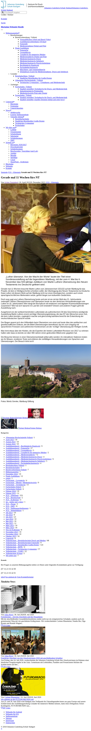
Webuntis (9, 166)
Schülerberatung (16, 138)
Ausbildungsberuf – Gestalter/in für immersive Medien (26, 453)
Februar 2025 (11, 493)
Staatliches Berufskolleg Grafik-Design (29, 121)
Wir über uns (10, 128)
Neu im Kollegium (13, 530)
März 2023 (10, 525)
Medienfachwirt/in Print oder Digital (33, 93)
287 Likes (6, 708)
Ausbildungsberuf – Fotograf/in (17, 448)
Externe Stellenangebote (19, 115)
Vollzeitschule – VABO (14, 551)
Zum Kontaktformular (25, 577)
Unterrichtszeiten (16, 108)
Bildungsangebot (12, 33)
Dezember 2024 (12, 474)
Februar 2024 (11, 491)
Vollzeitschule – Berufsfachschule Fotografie (22, 543)
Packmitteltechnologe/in (29, 67)
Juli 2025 (9, 517)
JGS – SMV (10, 506)
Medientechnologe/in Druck (30, 59)
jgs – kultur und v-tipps (14, 502)
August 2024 (10, 444)
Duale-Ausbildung (13, 476)
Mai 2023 (9, 521)
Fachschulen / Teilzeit (23, 95)
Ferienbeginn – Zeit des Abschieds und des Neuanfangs (22, 617)
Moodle (13, 155)
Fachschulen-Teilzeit (13, 487)
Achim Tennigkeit (11, 182)
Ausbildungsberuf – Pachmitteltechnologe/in (22, 463)
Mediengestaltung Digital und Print (33, 46)
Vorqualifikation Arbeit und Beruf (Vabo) (35, 40)
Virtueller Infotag (16, 117)
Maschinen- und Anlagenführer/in (32, 70)
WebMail (13, 158)
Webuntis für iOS (12, 714)
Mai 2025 (9, 523)
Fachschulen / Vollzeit (23, 87)
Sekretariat (14, 136)
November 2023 (12, 532)
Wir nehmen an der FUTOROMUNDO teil (17, 699)
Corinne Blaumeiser (12, 697)
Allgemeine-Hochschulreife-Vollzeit (19, 438)
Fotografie (24, 44)
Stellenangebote (12, 716)
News (8, 110)
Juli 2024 (9, 515)
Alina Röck (8, 615)
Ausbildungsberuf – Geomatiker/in (19, 450)
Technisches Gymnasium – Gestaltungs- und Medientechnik (42, 82)
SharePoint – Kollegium (19, 162)
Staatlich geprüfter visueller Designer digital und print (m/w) (42, 100)
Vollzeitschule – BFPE (14, 547)
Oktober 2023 (11, 536)
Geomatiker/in (25, 52)
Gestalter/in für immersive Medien (32, 55)
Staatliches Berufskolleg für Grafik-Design (36, 78)
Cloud (12, 160)
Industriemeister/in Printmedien (31, 91)
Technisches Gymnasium (24, 123)
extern (8, 478)
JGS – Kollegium (12, 500)
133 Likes (6, 625)
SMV (12, 140)
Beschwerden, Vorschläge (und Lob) (24, 151)
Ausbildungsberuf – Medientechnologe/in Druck (24, 457)
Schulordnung (15, 134)
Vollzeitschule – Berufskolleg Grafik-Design (22, 545)
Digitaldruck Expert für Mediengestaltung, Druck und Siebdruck (44, 72)
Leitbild (13, 130)
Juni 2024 (9, 519)
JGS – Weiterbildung (13, 510)
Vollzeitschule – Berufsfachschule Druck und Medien (26, 541)
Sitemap (9, 718)
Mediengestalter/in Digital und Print (33, 57)
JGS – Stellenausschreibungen (17, 508)
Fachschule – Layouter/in (15, 480)
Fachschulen (20, 125)
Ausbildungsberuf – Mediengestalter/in (20, 455)
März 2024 (10, 528)
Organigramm (15, 132)
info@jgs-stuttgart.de (9, 577)
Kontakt (9, 168)
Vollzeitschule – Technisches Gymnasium (21, 549)
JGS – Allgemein (12, 495)
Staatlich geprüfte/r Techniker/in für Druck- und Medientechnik (43, 89)
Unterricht (9, 102)
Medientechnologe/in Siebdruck (32, 61)
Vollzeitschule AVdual (14, 553)
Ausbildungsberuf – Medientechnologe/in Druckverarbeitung (28, 459)
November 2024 (12, 534)
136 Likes (6, 667)
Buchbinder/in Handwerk (29, 65)
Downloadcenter (16, 147)
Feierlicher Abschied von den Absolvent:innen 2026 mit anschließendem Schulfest (31, 658)
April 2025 (10, 440)
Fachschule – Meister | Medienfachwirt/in (21, 483)
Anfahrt (13, 153)
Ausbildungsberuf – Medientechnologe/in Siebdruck (25, 461)
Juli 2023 (9, 513)
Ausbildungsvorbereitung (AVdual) (33, 42)
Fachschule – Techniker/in (15, 485)
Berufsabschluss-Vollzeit (15, 465)
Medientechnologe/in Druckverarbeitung (35, 63)
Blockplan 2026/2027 (18, 145)
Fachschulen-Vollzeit (13, 489)
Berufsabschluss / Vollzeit (24, 76)
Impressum (10, 721)
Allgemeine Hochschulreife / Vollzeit (29, 80)
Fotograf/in (24, 50)
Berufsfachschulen (22, 119)
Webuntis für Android (14, 712)
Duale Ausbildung (22, 48)
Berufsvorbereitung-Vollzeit (16, 470)
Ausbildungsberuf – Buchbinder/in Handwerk (23, 446)
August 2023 (10, 442)
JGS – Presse (11, 504)
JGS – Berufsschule (13, 498)
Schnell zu (10, 143)
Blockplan (14, 104)
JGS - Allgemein (14, 172)
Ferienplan (14, 106)
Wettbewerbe (15, 112)
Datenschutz (10, 723)
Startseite (4, 172)
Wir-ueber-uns (11, 556)
